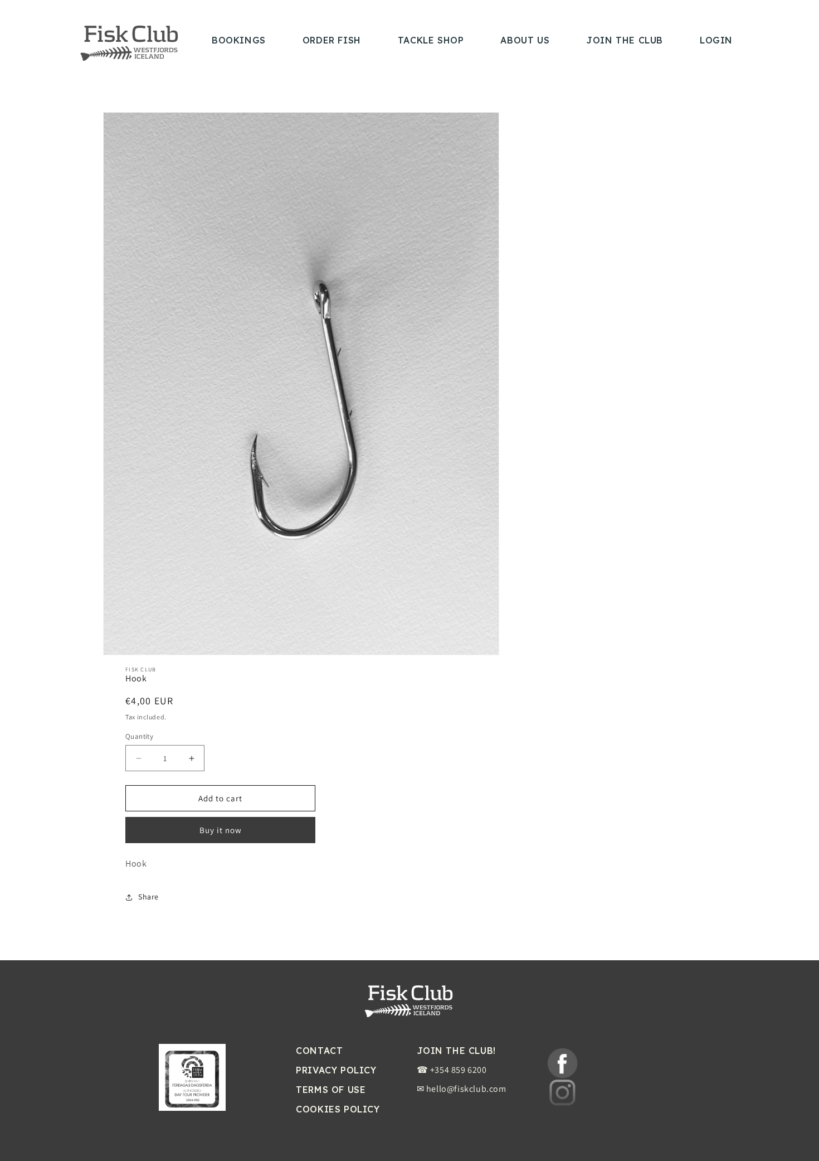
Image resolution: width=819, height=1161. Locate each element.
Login (716, 40)
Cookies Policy (337, 1109)
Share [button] (148, 897)
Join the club (624, 40)
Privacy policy (336, 1070)
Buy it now (220, 830)
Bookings (239, 40)
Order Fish (332, 40)
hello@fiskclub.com (466, 1089)
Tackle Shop (431, 40)
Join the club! (456, 1050)
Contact (319, 1050)
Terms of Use (330, 1089)
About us (524, 40)
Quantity (139, 736)
